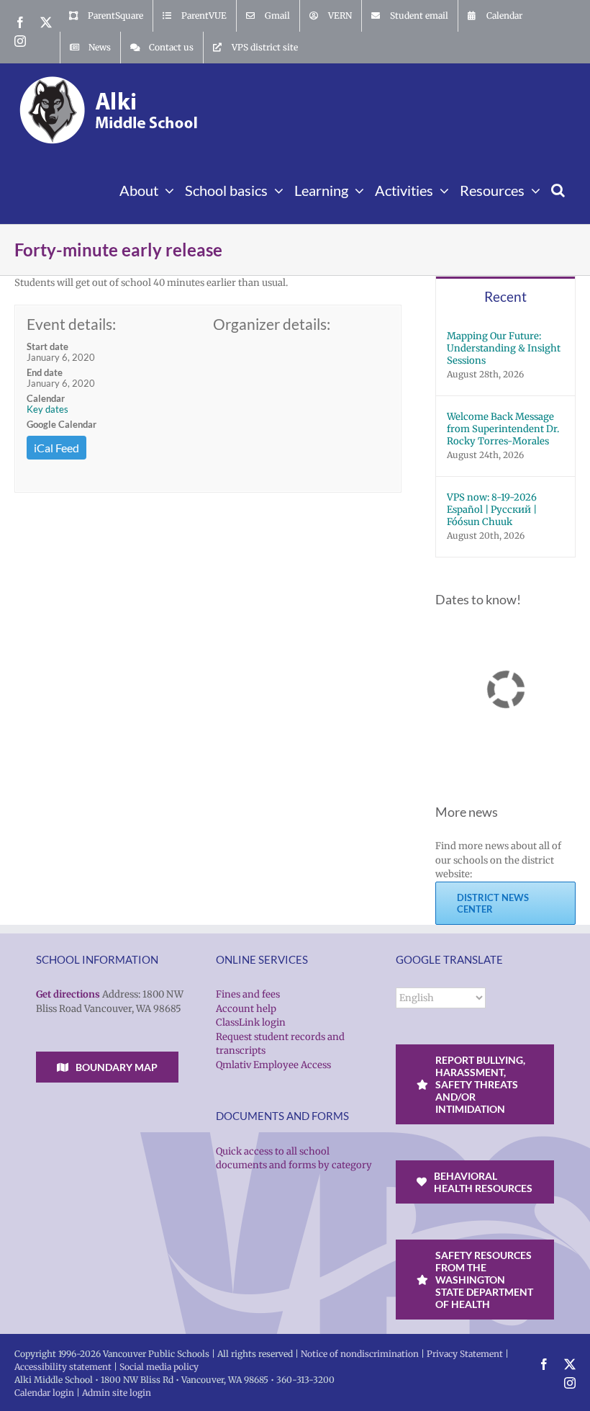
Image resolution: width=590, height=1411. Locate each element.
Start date (47, 346)
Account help (246, 1009)
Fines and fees (248, 994)
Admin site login (116, 1392)
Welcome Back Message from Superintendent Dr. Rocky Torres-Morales (503, 429)
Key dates (47, 409)
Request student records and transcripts (280, 1044)
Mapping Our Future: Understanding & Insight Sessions (503, 348)
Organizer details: (271, 324)
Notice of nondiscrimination (360, 1353)
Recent (505, 296)
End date (45, 372)
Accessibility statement (63, 1366)
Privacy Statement (465, 1353)
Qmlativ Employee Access (273, 1065)
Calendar (46, 398)
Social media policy (159, 1366)
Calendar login (44, 1392)
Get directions (68, 994)
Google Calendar (61, 424)
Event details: (71, 324)
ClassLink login (251, 1022)
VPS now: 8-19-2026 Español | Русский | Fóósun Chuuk (492, 509)
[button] (558, 189)
